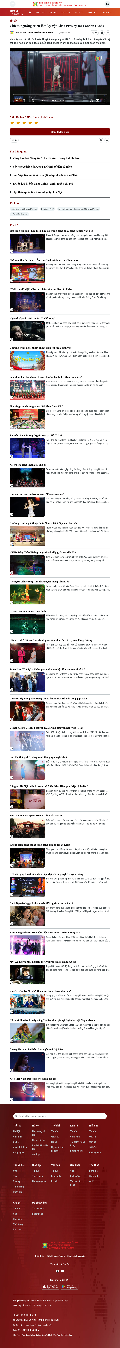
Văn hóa (55, 1165)
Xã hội (16, 1142)
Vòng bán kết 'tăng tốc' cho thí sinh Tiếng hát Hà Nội (46, 158)
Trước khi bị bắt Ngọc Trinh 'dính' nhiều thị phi (43, 183)
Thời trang (18, 1224)
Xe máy (16, 1181)
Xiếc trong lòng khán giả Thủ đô (28, 464)
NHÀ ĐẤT (92, 12)
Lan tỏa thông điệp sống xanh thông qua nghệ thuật (39, 757)
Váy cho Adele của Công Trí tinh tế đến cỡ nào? (42, 166)
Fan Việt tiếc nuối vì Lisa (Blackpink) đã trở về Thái (45, 175)
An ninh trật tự (20, 1147)
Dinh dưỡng (75, 1176)
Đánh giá (17, 1192)
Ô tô (15, 1170)
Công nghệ (18, 1152)
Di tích (54, 1181)
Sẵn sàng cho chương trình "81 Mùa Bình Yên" (37, 406)
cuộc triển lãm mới (19, 214)
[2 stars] (18, 123)
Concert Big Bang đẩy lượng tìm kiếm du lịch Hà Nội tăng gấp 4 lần (48, 698)
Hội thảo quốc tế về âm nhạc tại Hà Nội (37, 192)
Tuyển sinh (37, 1176)
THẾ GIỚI (65, 12)
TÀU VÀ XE (106, 12)
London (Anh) (47, 209)
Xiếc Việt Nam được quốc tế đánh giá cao (33, 1078)
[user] (107, 4)
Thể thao (94, 1165)
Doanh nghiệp (77, 1150)
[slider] (60, 94)
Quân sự (55, 1136)
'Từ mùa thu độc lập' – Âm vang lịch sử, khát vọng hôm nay (44, 259)
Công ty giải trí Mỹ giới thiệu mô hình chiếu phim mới (40, 990)
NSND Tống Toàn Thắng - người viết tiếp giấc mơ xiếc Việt (43, 552)
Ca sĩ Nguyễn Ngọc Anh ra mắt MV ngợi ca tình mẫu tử (41, 903)
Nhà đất (93, 1125)
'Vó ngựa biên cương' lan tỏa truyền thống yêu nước (39, 581)
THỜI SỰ (40, 12)
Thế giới (55, 1125)
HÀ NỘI (52, 12)
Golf (91, 1181)
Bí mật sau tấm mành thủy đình (28, 610)
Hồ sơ (54, 1142)
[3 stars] (24, 123)
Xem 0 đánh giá (60, 131)
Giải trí (16, 1202)
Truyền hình (38, 1208)
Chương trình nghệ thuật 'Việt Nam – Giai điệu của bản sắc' (44, 523)
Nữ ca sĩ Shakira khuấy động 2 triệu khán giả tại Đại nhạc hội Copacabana (52, 1020)
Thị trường (18, 1186)
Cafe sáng (75, 1136)
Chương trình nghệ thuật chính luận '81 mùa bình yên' (41, 347)
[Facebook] (57, 1272)
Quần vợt (93, 1176)
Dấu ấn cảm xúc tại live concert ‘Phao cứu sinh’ (37, 493)
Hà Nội (16, 1131)
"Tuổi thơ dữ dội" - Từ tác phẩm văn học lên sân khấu (41, 289)
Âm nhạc (17, 1229)
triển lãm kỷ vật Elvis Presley (24, 209)
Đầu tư (92, 1136)
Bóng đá (93, 1170)
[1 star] (12, 123)
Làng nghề (56, 1176)
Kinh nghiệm (95, 1152)
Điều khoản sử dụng (56, 1256)
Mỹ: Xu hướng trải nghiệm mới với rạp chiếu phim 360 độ (43, 961)
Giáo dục (37, 1165)
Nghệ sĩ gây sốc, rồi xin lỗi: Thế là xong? (33, 318)
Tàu (15, 1176)
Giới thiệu (39, 1256)
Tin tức (14, 20)
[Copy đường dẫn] (108, 32)
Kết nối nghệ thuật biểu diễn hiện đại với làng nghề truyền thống (46, 874)
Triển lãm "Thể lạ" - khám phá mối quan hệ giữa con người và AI (47, 669)
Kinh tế (74, 1125)
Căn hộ (92, 1142)
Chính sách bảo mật (76, 1256)
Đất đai (93, 1147)
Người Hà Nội (38, 1140)
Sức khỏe (75, 1165)
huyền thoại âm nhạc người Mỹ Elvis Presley (78, 209)
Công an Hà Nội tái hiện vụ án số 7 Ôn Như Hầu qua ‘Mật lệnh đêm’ (49, 786)
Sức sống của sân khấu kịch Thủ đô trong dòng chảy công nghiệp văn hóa (51, 230)
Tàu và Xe (18, 1165)
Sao (15, 1213)
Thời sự (17, 1125)
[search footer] (16, 1116)
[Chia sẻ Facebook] (102, 32)
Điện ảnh (17, 1219)
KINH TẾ (79, 12)
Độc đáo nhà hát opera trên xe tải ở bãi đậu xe (36, 815)
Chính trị (17, 1136)
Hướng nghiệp (39, 1181)
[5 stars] (36, 123)
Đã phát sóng (39, 1202)
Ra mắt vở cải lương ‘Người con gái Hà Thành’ (36, 435)
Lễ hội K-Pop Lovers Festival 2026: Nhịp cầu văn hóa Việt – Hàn (46, 727)
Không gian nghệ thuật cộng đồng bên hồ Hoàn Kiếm (40, 844)
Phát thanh (37, 1213)
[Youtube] (62, 1272)
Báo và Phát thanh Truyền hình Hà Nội (34, 32)
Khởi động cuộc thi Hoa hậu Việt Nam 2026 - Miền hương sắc (45, 932)
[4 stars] (30, 123)
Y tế (72, 1170)
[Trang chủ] (30, 12)
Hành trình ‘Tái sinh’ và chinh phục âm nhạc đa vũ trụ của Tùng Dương (51, 640)
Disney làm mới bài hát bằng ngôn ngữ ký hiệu (36, 1049)
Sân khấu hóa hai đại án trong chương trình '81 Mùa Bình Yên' (46, 376)
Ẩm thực (36, 1154)
